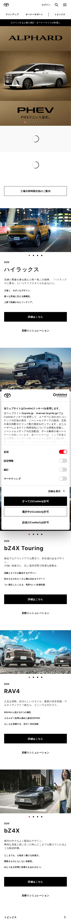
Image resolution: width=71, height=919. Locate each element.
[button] (25, 122)
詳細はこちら (35, 316)
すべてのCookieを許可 (35, 501)
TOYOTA (6, 4)
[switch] (63, 461)
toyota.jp (28, 412)
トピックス (59, 14)
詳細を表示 (54, 490)
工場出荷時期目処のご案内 (36, 191)
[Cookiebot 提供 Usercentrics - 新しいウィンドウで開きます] (52, 395)
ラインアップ (12, 14)
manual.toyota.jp (46, 412)
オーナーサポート (34, 14)
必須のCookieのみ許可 (35, 522)
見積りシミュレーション (35, 330)
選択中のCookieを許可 (35, 511)
